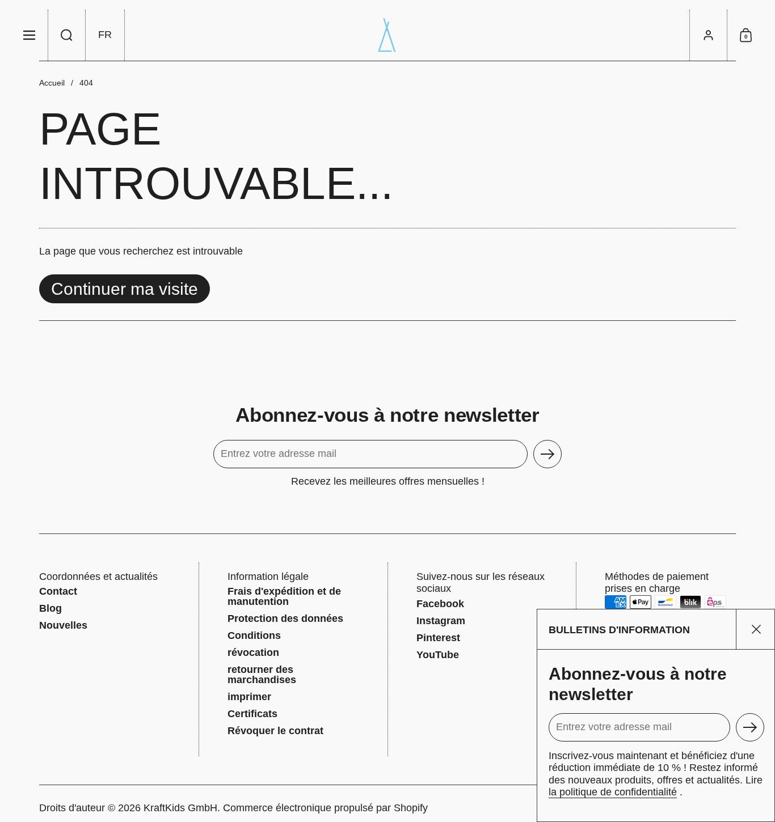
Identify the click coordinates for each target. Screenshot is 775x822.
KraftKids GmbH (180, 807)
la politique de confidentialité (613, 792)
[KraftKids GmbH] (387, 35)
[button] (67, 35)
